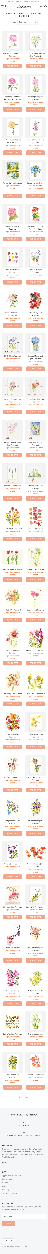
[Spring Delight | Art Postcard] (12, 722)
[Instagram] (6, 1162)
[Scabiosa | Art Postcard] (35, 557)
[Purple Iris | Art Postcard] (35, 638)
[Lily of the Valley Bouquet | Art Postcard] (35, 41)
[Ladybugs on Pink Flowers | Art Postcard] (12, 430)
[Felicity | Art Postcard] (12, 597)
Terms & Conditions (9, 1193)
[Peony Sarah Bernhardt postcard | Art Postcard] (12, 84)
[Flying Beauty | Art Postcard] (12, 638)
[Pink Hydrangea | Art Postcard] (12, 214)
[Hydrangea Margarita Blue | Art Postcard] (35, 343)
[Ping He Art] (24, 6)
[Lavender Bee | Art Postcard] (35, 257)
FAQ (4, 1186)
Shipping (5, 1190)
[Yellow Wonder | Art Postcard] (35, 722)
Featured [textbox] (22, 22)
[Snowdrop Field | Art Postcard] (35, 473)
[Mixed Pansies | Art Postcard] (35, 808)
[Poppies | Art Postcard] (35, 1062)
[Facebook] (3, 1162)
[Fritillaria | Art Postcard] (12, 765)
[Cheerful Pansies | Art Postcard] (12, 257)
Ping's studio (7, 1179)
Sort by (13, 22)
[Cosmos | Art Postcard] (35, 597)
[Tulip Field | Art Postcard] (12, 516)
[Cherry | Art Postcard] (12, 935)
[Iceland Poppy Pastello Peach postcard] (12, 127)
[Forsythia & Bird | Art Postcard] (35, 430)
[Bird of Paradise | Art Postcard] (35, 765)
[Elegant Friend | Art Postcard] (35, 935)
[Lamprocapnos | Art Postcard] (12, 808)
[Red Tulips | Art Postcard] (12, 557)
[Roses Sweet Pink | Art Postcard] (35, 387)
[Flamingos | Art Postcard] (12, 894)
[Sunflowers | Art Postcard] (35, 681)
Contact (5, 1183)
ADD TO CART (12, 66)
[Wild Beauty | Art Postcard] (35, 300)
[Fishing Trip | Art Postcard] (12, 170)
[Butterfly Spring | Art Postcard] (35, 978)
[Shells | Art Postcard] (35, 516)
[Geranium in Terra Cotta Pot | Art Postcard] (35, 214)
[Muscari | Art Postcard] (12, 473)
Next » (27, 1098)
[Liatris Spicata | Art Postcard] (35, 84)
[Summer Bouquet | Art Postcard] (12, 387)
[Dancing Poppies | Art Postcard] (35, 851)
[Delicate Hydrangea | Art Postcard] (12, 41)
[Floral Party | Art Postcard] (12, 681)
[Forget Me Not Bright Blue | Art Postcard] (35, 170)
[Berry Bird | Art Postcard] (35, 894)
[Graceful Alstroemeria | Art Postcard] (12, 300)
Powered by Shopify (21, 1246)
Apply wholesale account (11, 1176)
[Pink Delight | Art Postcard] (12, 978)
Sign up (8, 1223)
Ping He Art (10, 1246)
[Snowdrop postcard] (35, 1021)
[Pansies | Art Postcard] (12, 851)
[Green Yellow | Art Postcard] (12, 1062)
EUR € (6, 1241)
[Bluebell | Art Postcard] (12, 343)
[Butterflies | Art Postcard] (12, 1021)
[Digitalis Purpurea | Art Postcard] (35, 127)
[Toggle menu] (2, 6)
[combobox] (27, 22)
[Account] (40, 6)
